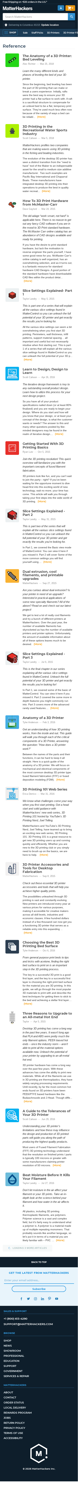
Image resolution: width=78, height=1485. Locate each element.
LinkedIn (42, 1299)
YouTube (56, 1299)
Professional (14, 1355)
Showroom (12, 1350)
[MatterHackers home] (18, 8)
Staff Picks (37, 32)
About (8, 1392)
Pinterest (49, 1299)
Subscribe (39, 1289)
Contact (10, 1397)
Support (10, 1366)
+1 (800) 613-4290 (15, 1318)
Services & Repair (16, 1376)
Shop (7, 1340)
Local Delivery (15, 1407)
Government (13, 1371)
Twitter (28, 1299)
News (8, 1345)
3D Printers (53, 32)
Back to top (39, 1262)
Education (11, 1361)
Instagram (35, 1299)
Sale (25, 32)
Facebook (21, 1299)
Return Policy (14, 1422)
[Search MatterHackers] (71, 16)
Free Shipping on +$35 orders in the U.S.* (25, 2)
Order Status (14, 1402)
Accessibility (13, 1438)
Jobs (7, 1417)
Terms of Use (13, 1433)
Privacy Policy (14, 1428)
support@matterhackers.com (28, 1324)
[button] (39, 25)
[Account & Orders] (61, 8)
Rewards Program (18, 1412)
